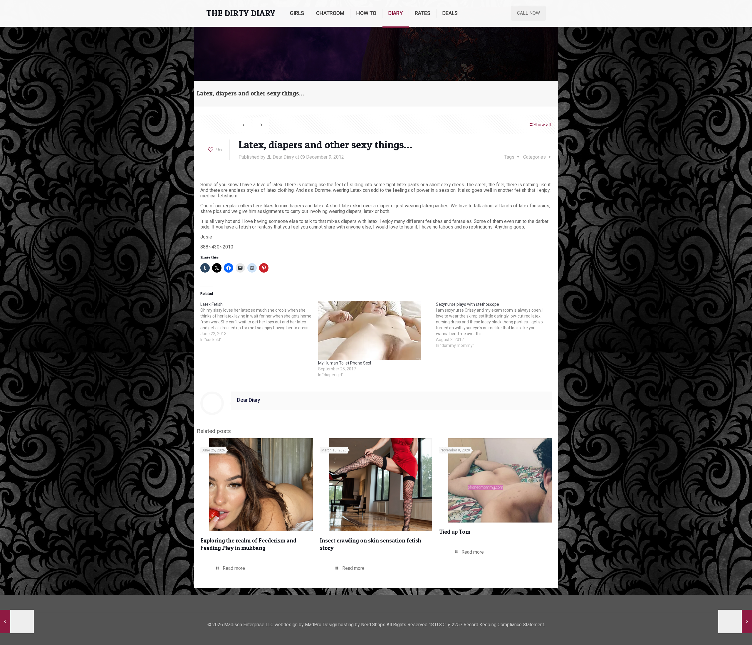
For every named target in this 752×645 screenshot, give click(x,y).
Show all (542, 124)
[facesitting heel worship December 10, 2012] (735, 621)
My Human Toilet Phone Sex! (344, 363)
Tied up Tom (454, 531)
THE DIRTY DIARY (240, 13)
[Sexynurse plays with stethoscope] (495, 324)
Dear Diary (283, 157)
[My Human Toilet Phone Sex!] (374, 330)
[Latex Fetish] (259, 321)
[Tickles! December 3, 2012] (17, 621)
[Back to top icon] (724, 633)
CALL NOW (528, 13)
